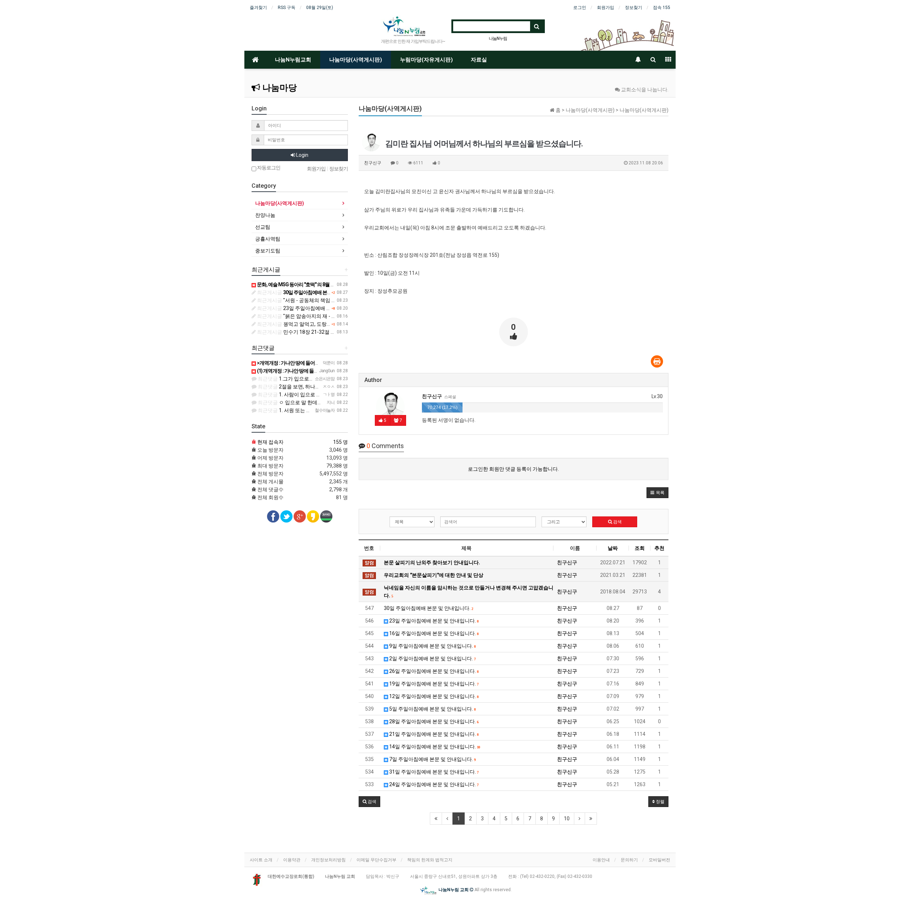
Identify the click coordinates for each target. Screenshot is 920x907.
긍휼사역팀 (267, 239)
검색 (617, 521)
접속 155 (661, 7)
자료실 (479, 59)
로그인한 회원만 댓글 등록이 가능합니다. (513, 469)
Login (301, 155)
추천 (659, 548)
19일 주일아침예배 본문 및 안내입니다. (433, 684)
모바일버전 (659, 859)
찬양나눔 (265, 215)
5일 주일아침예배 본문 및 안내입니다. (431, 709)
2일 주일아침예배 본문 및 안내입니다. (431, 658)
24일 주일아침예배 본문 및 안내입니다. (433, 784)
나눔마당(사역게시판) (355, 59)
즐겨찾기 (258, 7)
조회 (640, 548)
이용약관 (291, 859)
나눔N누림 (498, 38)
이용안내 (601, 859)
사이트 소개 (261, 859)
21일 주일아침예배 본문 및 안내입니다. (433, 734)
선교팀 (262, 227)
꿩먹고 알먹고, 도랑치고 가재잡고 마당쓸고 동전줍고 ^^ (331, 324)
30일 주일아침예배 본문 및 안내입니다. (428, 608)
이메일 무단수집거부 (376, 859)
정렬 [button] (659, 801)
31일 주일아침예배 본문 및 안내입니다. (433, 772)
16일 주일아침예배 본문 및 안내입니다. (433, 633)
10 (567, 818)
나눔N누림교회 (293, 59)
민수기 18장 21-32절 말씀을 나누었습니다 (316, 332)
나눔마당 (278, 88)
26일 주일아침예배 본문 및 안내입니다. (433, 671)
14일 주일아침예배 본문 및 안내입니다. (434, 746)
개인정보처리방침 (328, 859)
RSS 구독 (286, 7)
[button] (657, 492)
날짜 (613, 548)
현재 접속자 (270, 442)
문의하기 (629, 859)
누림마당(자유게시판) (426, 59)
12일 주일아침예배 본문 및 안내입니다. (433, 696)
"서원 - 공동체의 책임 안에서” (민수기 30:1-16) (321, 300)
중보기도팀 (267, 251)
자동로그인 (268, 167)
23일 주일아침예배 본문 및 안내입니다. (433, 621)
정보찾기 (633, 7)
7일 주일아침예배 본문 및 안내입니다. (431, 759)
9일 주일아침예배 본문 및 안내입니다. (431, 646)
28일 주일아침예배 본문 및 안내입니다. (433, 721)
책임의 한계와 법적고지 (429, 859)
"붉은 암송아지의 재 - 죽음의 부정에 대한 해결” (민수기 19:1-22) (340, 316)
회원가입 (605, 7)
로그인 (579, 7)
